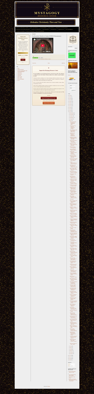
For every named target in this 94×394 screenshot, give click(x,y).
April (71, 349)
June (71, 346)
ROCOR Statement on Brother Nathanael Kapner (73, 204)
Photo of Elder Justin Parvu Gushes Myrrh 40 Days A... (73, 169)
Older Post (63, 63)
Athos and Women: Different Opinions (73, 150)
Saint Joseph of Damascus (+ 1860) (73, 277)
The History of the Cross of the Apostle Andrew (73, 255)
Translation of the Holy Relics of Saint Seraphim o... (73, 211)
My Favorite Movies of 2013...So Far (73, 344)
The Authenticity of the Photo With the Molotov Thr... (73, 130)
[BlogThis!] (39, 57)
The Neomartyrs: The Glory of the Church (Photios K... (73, 249)
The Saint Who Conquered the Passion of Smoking (73, 329)
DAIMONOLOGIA (61, 29)
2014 (70, 110)
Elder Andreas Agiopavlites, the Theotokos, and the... (73, 196)
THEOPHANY (20, 74)
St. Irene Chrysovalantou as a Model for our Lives (73, 162)
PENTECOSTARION (21, 79)
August (71, 118)
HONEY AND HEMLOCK (34, 27)
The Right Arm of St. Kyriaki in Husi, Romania (73, 298)
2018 (70, 104)
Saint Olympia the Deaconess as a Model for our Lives (73, 177)
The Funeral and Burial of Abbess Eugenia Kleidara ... (73, 301)
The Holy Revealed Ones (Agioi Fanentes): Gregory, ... (73, 340)
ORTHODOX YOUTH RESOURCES (62, 27)
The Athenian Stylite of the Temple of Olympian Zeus (73, 282)
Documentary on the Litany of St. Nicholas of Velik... (73, 225)
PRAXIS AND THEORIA (30, 31)
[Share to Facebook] (41, 57)
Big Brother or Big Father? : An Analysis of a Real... (73, 207)
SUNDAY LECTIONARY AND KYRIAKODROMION (22, 71)
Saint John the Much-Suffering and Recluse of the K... (73, 216)
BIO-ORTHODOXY (46, 29)
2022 (70, 98)
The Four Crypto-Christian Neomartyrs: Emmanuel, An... (73, 252)
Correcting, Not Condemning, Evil (73, 240)
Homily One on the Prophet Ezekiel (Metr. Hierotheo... (73, 188)
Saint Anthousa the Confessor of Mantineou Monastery (73, 166)
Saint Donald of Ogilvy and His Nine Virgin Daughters (73, 237)
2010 (70, 358)
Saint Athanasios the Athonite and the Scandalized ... (73, 289)
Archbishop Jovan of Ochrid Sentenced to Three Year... (73, 323)
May (71, 347)
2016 (70, 107)
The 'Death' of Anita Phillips (73, 228)
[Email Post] (33, 56)
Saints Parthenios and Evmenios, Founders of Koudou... (73, 279)
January (71, 353)
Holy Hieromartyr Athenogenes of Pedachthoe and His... (73, 230)
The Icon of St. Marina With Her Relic (73, 222)
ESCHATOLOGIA (53, 29)
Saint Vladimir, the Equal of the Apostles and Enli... (73, 246)
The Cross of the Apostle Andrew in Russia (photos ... (73, 258)
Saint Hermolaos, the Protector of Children (73, 172)
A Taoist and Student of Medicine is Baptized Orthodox (73, 219)
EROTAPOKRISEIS (43, 27)
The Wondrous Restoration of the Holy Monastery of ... (73, 308)
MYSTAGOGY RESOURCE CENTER (22, 27)
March (71, 350)
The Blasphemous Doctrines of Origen (73, 183)
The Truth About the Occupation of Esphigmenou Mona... (73, 123)
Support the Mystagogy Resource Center (48, 98)
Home (49, 63)
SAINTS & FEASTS (21, 69)
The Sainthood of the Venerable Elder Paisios (73, 262)
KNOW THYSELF (51, 27)
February (71, 352)
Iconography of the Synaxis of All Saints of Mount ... (73, 292)
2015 (70, 108)
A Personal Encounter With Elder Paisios (73, 265)
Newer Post (34, 63)
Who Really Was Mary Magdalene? (73, 194)
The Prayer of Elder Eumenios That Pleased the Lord (73, 285)
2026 (70, 95)
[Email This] (38, 57)
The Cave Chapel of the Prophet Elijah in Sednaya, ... (73, 201)
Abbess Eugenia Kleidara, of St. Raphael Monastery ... (73, 313)
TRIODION (19, 75)
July (71, 120)
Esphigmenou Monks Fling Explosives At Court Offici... (73, 138)
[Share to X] (40, 57)
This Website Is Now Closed (72, 377)
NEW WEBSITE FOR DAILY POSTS (72, 375)
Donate (23, 59)
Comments (71, 365)
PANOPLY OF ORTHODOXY (36, 29)
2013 (70, 111)
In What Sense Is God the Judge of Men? (73, 185)
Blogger (49, 386)
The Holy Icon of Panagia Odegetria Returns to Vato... (73, 191)
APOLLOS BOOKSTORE (40, 31)
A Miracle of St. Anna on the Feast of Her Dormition (73, 180)
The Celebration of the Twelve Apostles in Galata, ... (73, 320)
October (71, 115)
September (72, 117)
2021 (70, 99)
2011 (70, 356)
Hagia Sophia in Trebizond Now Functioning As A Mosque (73, 333)
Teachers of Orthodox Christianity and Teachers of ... (73, 295)
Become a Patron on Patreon (48, 103)
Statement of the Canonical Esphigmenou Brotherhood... (72, 134)
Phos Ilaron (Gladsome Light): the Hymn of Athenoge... (73, 234)
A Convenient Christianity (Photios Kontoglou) (73, 242)
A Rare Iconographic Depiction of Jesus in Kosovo (73, 273)
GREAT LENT (20, 76)
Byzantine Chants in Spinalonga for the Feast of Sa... (73, 156)
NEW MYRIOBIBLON (69, 29)
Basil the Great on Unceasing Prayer (73, 147)
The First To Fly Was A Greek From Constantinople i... (73, 141)
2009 (70, 359)
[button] (2, 389)
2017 (70, 105)
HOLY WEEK (20, 77)
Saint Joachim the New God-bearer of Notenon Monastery (73, 317)
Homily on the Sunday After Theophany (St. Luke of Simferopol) (73, 380)
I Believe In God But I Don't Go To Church (73, 214)
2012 (70, 355)
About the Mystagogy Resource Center (72, 372)
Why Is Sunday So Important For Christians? (73, 305)
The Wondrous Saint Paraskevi (73, 174)
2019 (70, 102)
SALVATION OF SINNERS (20, 31)
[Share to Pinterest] (42, 57)
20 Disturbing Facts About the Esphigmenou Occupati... (73, 127)
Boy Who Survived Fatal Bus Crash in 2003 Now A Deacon (73, 159)
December (71, 113)
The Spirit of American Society (73, 311)
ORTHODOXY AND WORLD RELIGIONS (23, 29)
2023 (70, 96)
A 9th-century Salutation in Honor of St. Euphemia (73, 270)
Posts (70, 364)
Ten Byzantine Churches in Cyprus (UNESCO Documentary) (73, 153)
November (71, 114)
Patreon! (69, 75)
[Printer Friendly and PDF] (35, 58)
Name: (71, 85)
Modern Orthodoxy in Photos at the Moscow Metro (73, 326)
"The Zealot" (72, 199)
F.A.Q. (19, 80)
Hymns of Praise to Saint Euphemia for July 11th (73, 267)
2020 (70, 101)
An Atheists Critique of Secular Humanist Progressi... (73, 337)
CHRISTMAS (20, 72)
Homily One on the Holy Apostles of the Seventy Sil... (73, 144)
